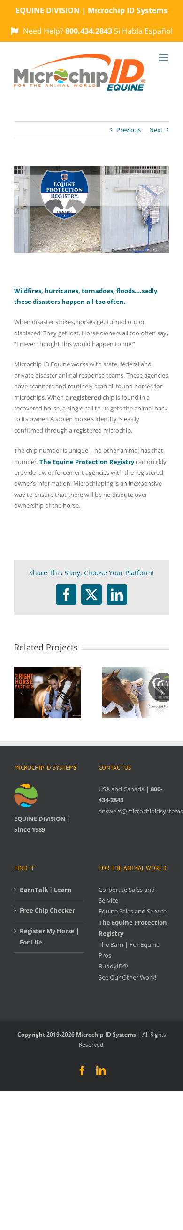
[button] (21, 693)
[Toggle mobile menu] (164, 57)
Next (156, 129)
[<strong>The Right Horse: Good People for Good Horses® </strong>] (47, 671)
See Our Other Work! (127, 977)
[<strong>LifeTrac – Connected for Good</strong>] (135, 671)
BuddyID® (113, 966)
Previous (128, 129)
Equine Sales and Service (133, 911)
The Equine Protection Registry (86, 461)
